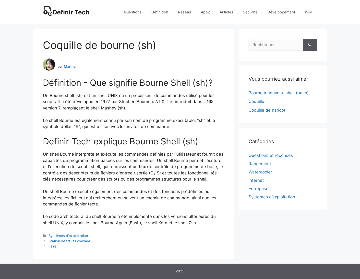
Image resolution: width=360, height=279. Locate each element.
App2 (205, 12)
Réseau (184, 12)
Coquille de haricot (267, 110)
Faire (52, 246)
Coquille (256, 101)
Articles (226, 12)
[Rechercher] (310, 45)
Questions (133, 12)
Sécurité (250, 12)
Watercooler (260, 172)
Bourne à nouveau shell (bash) (279, 92)
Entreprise (258, 188)
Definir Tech (71, 12)
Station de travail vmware (69, 241)
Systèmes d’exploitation (272, 196)
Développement (281, 12)
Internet (256, 180)
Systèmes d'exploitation (68, 236)
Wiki (308, 12)
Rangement (260, 163)
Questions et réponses (271, 155)
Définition (159, 12)
